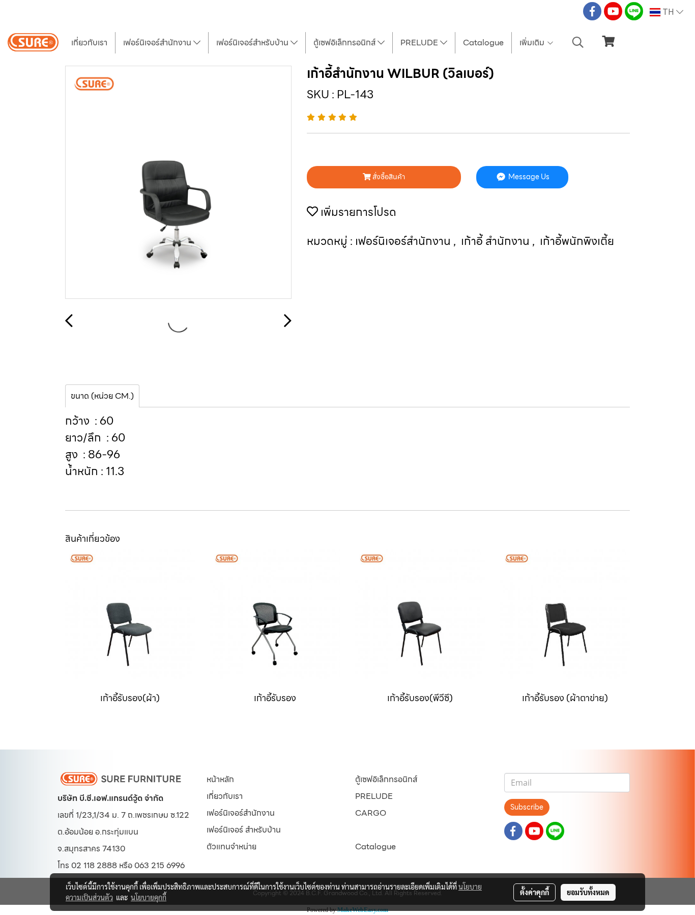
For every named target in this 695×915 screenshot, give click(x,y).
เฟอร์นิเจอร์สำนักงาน (158, 42)
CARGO (370, 813)
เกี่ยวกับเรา (89, 42)
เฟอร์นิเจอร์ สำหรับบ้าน (244, 829)
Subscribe (526, 807)
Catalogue (483, 42)
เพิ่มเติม (532, 42)
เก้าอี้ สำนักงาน (496, 241)
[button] (578, 42)
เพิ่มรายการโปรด (357, 212)
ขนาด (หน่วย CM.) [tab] (102, 396)
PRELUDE (420, 42)
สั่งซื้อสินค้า (388, 176)
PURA (366, 829)
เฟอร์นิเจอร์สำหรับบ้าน (253, 42)
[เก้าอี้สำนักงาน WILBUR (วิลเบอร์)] (178, 182)
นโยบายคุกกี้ (148, 897)
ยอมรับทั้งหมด (588, 892)
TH (668, 12)
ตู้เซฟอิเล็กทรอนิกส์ (345, 42)
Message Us (528, 176)
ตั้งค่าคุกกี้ (534, 892)
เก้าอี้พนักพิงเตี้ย (577, 241)
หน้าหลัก (220, 779)
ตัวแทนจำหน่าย (231, 846)
